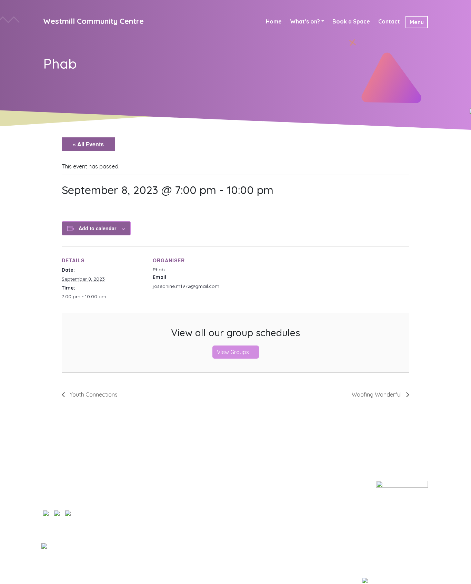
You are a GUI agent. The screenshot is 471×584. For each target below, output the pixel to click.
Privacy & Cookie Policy (243, 484)
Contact (389, 21)
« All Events (88, 144)
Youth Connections (93, 394)
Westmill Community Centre (93, 21)
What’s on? (305, 21)
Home (274, 21)
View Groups (233, 352)
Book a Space (351, 21)
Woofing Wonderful (377, 394)
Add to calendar (97, 228)
